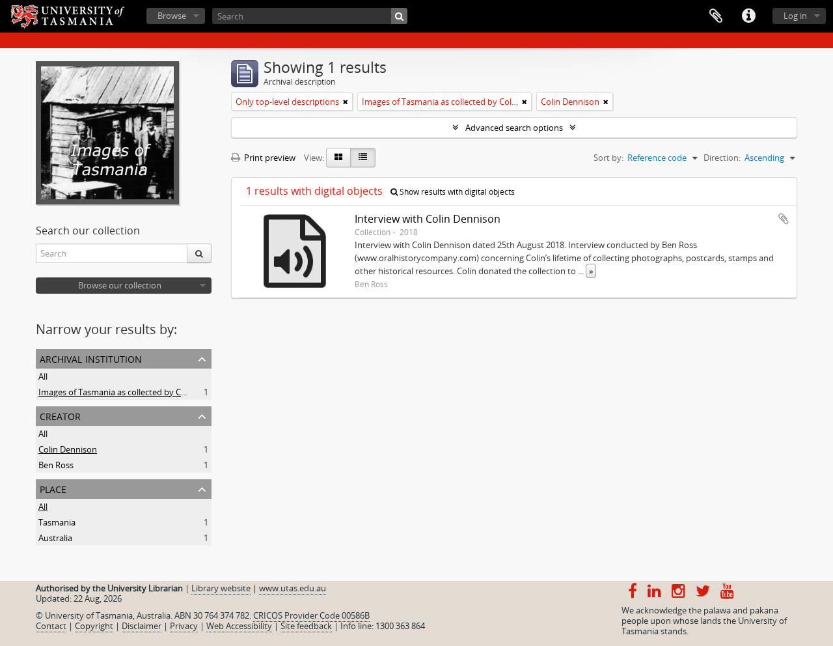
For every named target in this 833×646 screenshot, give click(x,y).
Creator (60, 415)
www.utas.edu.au (292, 588)
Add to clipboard (783, 218)
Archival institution (91, 358)
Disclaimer (141, 626)
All (43, 376)
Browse (171, 15)
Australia (55, 538)
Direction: (722, 157)
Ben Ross (56, 465)
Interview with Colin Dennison (427, 219)
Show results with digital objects (456, 191)
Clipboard (716, 16)
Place (53, 488)
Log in (795, 15)
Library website (221, 588)
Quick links (748, 16)
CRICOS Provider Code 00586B (311, 615)
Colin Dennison (67, 449)
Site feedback (306, 626)
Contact (51, 626)
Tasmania (56, 522)
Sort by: (608, 157)
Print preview (268, 157)
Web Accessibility (239, 626)
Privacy (184, 626)
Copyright (94, 626)
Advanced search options (514, 127)
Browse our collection (119, 285)
